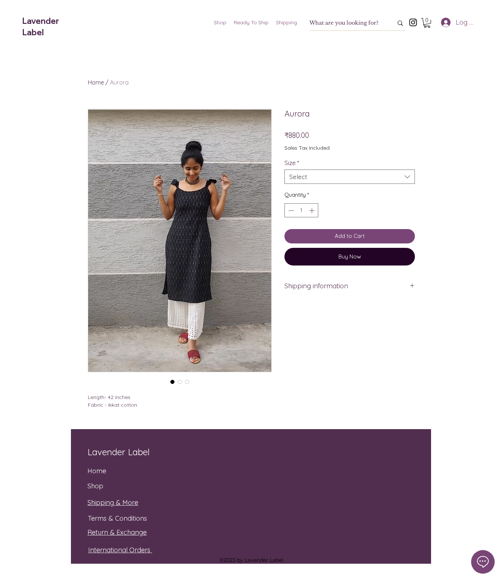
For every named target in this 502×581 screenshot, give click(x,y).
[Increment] (313, 210)
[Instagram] (413, 22)
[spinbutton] (301, 210)
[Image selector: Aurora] (172, 381)
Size (291, 163)
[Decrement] (290, 210)
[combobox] (349, 177)
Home (96, 82)
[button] (427, 23)
